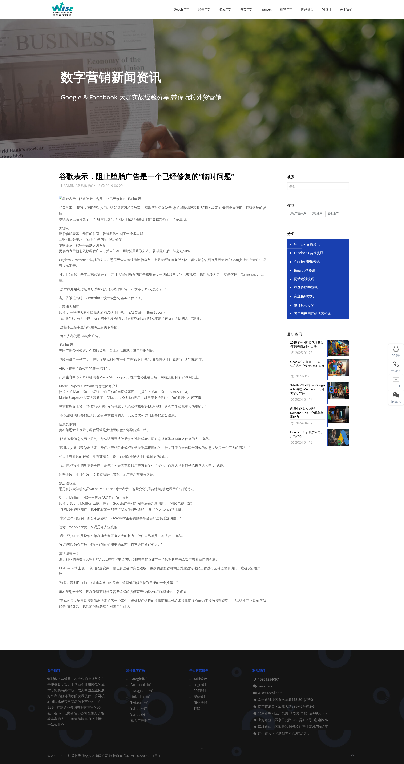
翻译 (197, 708)
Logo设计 (201, 684)
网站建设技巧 (304, 279)
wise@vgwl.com (270, 693)
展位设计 (200, 696)
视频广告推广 (140, 720)
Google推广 (139, 678)
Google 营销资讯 (307, 244)
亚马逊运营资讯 (306, 287)
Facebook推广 (141, 684)
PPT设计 (200, 690)
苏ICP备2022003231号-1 (142, 755)
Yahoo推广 (138, 708)
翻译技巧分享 (304, 305)
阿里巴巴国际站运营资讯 (312, 313)
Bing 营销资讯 (304, 270)
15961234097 (268, 679)
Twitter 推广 (139, 702)
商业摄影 (200, 702)
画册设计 (200, 678)
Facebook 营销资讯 (308, 253)
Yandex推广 (139, 714)
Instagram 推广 (142, 690)
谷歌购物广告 (87, 185)
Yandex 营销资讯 (307, 261)
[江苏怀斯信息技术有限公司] (63, 9)
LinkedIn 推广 (140, 696)
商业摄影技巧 (304, 296)
